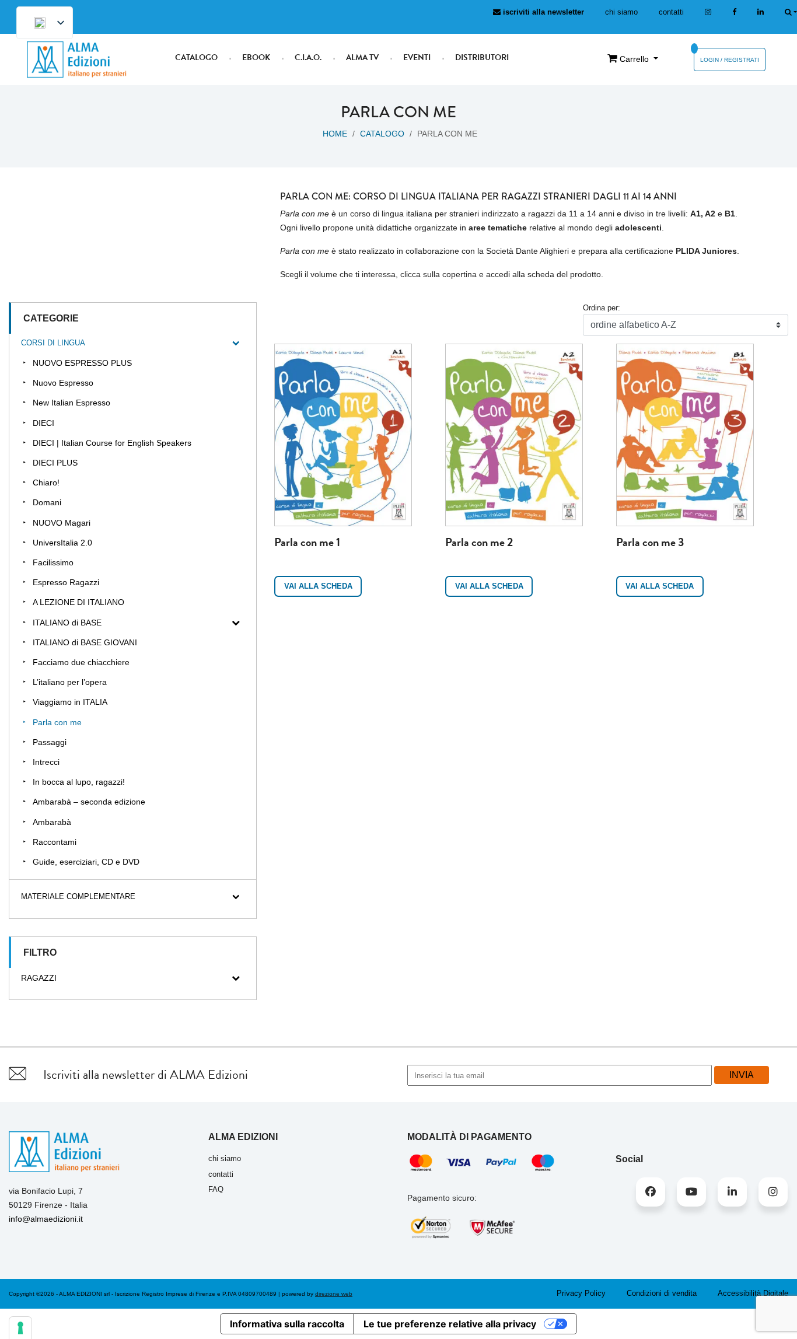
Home (335, 133)
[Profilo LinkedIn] (760, 12)
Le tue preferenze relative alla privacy (449, 1324)
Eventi (417, 57)
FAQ (215, 1189)
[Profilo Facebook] (650, 1192)
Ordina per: (601, 307)
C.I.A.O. (308, 57)
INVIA (741, 1075)
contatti (671, 12)
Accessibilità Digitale (753, 1293)
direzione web (333, 1294)
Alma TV (362, 57)
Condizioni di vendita (662, 1293)
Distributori (482, 57)
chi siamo (621, 12)
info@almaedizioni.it (46, 1218)
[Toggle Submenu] (235, 343)
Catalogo (196, 57)
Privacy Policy (581, 1293)
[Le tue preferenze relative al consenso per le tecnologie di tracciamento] (20, 1328)
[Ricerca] (791, 12)
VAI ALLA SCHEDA (318, 586)
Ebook (256, 57)
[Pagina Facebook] (734, 12)
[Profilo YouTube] (691, 1192)
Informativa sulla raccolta (287, 1324)
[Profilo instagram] (708, 12)
